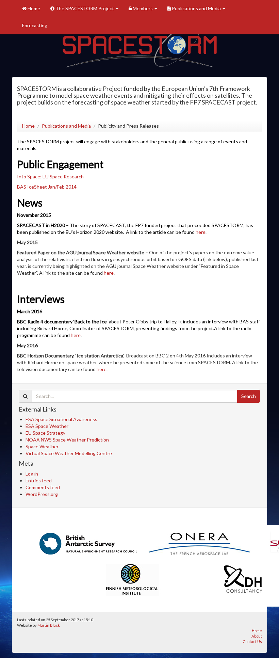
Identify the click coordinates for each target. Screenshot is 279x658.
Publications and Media (196, 8)
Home (33, 8)
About (256, 636)
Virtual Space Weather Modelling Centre (69, 453)
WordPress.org (42, 494)
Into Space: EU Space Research (50, 176)
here (201, 232)
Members (143, 8)
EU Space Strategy (45, 433)
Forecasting (34, 25)
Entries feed (39, 480)
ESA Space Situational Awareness (61, 419)
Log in (32, 474)
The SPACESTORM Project (84, 8)
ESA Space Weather (47, 426)
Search (248, 396)
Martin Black (48, 625)
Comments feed (43, 487)
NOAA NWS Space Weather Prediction (67, 440)
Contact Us (252, 641)
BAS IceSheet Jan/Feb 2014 (47, 187)
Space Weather (42, 446)
